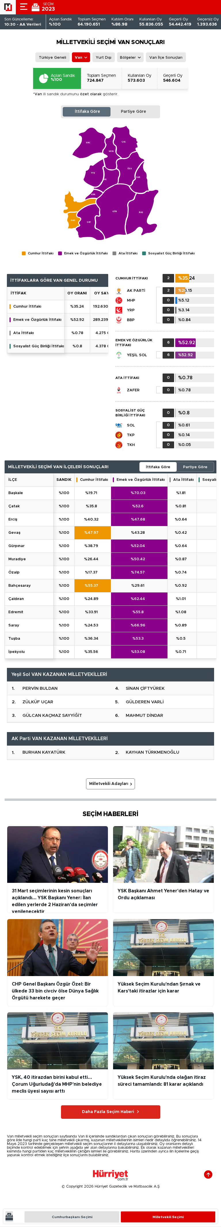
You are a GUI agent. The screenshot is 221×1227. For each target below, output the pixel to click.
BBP (131, 320)
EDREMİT (15, 612)
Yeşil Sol (137, 355)
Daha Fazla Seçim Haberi (108, 1112)
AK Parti (136, 291)
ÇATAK (14, 506)
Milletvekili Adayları (108, 784)
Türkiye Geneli (52, 58)
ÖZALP (14, 572)
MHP (131, 300)
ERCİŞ (12, 519)
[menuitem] (141, 212)
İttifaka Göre (87, 112)
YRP (131, 310)
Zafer (133, 390)
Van (78, 58)
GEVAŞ (14, 533)
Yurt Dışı (103, 58)
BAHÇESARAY (19, 586)
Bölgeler (128, 58)
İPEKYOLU (16, 652)
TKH (131, 445)
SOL (131, 425)
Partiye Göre (133, 112)
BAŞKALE (15, 493)
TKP (131, 435)
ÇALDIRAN (16, 599)
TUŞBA (14, 639)
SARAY (13, 625)
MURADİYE (17, 559)
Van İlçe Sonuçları (165, 58)
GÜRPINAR (16, 546)
